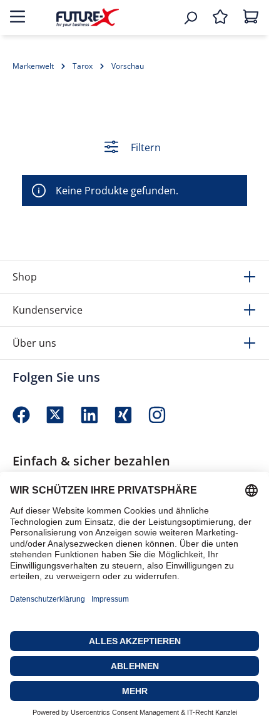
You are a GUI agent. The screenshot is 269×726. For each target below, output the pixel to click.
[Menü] (18, 17)
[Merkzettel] (220, 17)
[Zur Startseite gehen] (87, 17)
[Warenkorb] (250, 17)
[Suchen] (190, 17)
